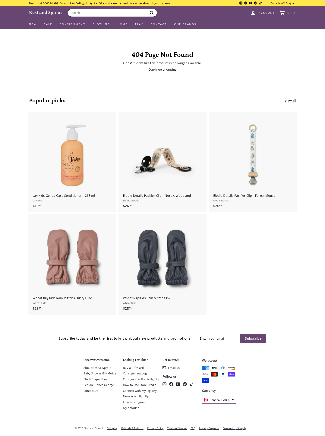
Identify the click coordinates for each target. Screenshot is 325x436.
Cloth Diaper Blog (96, 379)
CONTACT (159, 24)
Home (123, 24)
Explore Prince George (99, 385)
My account (131, 408)
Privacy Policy (155, 428)
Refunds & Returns (132, 428)
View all (290, 101)
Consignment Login (136, 373)
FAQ (193, 428)
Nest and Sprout (45, 12)
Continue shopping (162, 69)
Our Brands (185, 24)
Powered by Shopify (234, 428)
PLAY (139, 24)
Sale (48, 24)
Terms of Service (177, 428)
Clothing (101, 24)
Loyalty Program (134, 402)
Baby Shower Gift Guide (100, 373)
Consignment (72, 24)
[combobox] (112, 13)
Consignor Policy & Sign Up (141, 379)
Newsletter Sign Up (136, 396)
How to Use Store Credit (139, 385)
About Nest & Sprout (98, 368)
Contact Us (91, 391)
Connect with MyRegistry (140, 391)
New (32, 24)
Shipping (112, 428)
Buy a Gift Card (133, 368)
